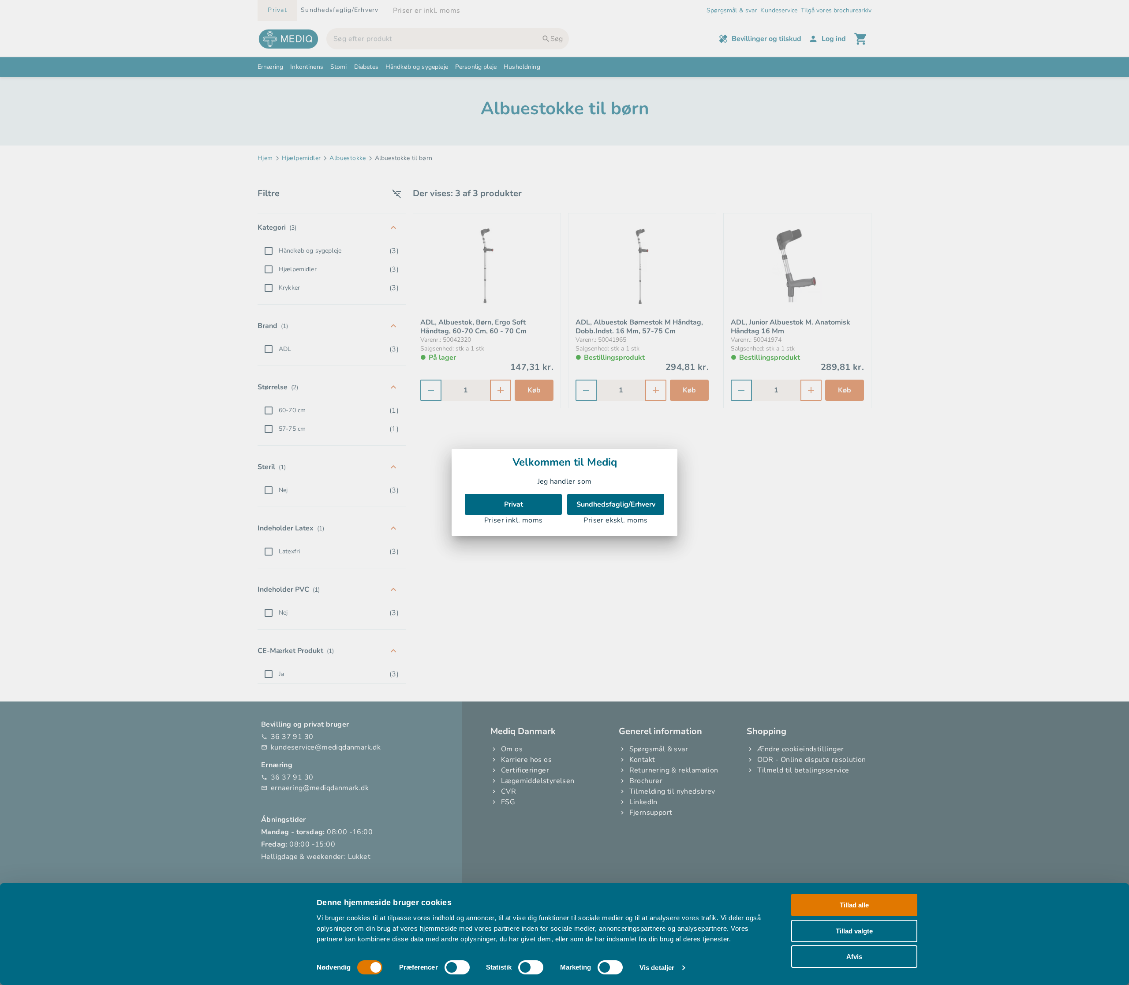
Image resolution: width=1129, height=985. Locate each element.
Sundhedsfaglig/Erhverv (615, 504)
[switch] (457, 967)
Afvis (854, 956)
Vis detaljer (656, 967)
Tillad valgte (854, 930)
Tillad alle (854, 905)
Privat (513, 504)
